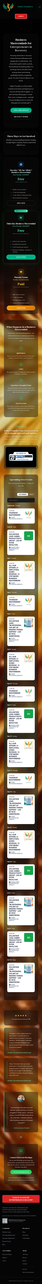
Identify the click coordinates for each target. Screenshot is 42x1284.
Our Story (25, 1254)
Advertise (25, 1235)
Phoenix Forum (6, 1241)
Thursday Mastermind (8, 1235)
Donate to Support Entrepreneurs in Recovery (21, 1199)
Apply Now (21, 203)
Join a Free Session (21, 110)
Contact (25, 1264)
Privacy (25, 1269)
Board (24, 1260)
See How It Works (21, 117)
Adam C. (4, 1257)
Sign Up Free (21, 257)
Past (31, 494)
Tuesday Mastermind (8, 1238)
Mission (25, 1257)
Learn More (21, 308)
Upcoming (22, 494)
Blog (3, 1244)
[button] (21, 16)
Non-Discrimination (28, 1272)
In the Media (26, 1238)
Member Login (6, 1232)
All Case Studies (7, 1254)
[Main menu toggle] (40, 7)
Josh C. (4, 1260)
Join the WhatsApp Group (21, 1172)
